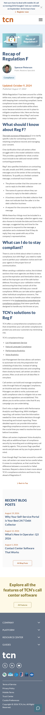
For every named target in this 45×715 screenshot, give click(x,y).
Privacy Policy (8, 688)
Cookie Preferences (10, 700)
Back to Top (23, 483)
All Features (22, 605)
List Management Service (16, 342)
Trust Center (7, 696)
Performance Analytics (15, 350)
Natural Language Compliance (18, 346)
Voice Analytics (12, 354)
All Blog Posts (22, 563)
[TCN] (7, 19)
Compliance (9, 77)
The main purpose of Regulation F (16, 135)
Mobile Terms (8, 692)
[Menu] (40, 20)
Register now (23, 12)
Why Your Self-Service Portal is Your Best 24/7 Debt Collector (22, 520)
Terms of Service (9, 684)
